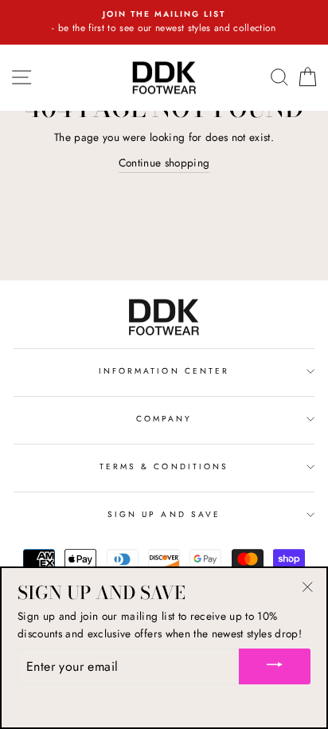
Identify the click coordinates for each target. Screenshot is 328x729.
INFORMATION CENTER (164, 371)
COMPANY (164, 419)
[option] (164, 22)
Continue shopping (164, 162)
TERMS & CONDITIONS (164, 466)
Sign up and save (164, 514)
